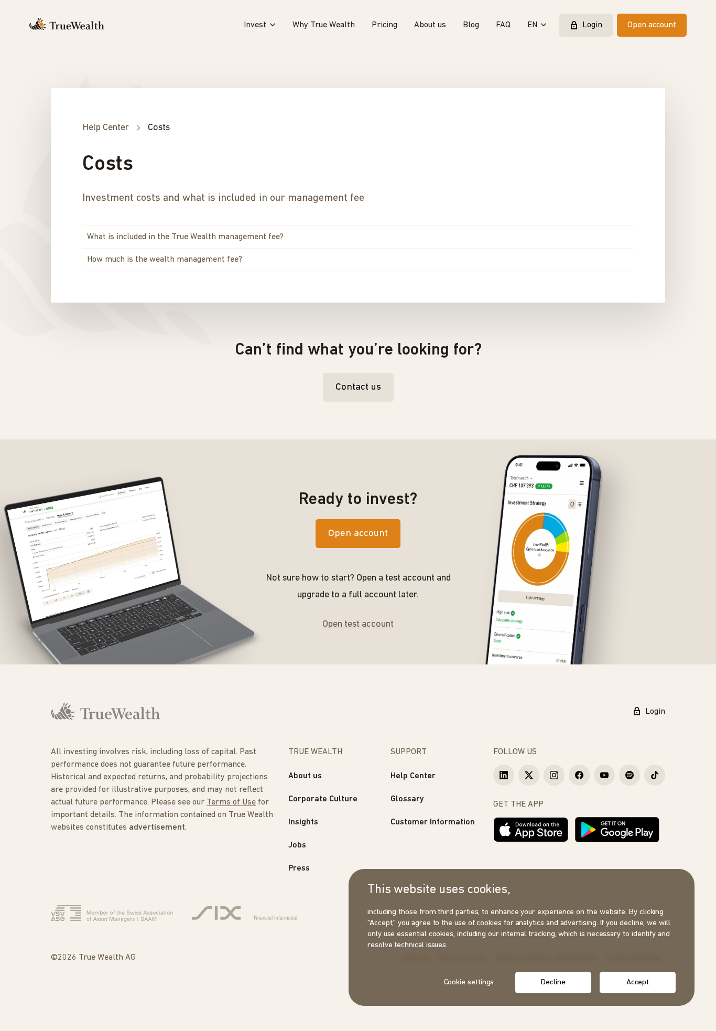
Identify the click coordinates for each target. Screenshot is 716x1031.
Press (299, 868)
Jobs (297, 845)
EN (532, 25)
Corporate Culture (322, 799)
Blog (471, 25)
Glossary (407, 799)
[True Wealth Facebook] (579, 775)
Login (592, 25)
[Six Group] (245, 913)
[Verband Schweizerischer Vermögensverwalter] (112, 913)
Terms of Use (231, 802)
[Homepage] (66, 25)
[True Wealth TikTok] (654, 775)
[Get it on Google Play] (617, 829)
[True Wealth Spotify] (629, 775)
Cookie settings (469, 982)
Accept (637, 982)
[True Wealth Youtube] (604, 775)
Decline (553, 982)
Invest (255, 25)
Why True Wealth (323, 25)
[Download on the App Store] (531, 829)
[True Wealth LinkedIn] (503, 775)
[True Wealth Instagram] (554, 775)
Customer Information (432, 822)
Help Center (413, 776)
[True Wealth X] (528, 775)
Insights (303, 822)
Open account (651, 25)
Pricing (384, 25)
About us (430, 25)
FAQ (503, 25)
